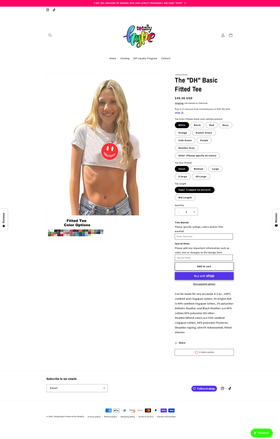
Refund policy (110, 416)
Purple (204, 140)
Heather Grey (186, 147)
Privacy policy (94, 416)
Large (215, 168)
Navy (225, 125)
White (181, 125)
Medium (198, 168)
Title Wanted (182, 222)
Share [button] (182, 342)
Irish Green (185, 140)
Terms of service (145, 416)
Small (181, 168)
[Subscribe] (103, 388)
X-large (182, 176)
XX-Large (201, 176)
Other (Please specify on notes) (197, 155)
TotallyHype (59, 416)
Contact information (166, 416)
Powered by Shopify (74, 416)
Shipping (179, 103)
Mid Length (185, 197)
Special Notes (182, 243)
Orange (182, 132)
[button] (50, 35)
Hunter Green (204, 132)
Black (197, 125)
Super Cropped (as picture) (194, 189)
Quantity (179, 205)
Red (211, 125)
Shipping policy (128, 416)
